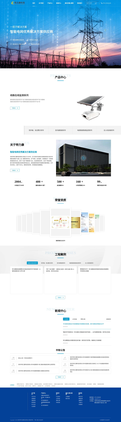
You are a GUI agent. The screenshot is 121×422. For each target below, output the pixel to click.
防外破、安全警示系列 (45, 398)
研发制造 (33, 402)
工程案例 (68, 396)
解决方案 (68, 398)
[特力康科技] (17, 3)
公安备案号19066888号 (105, 420)
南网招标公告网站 (38, 384)
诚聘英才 (81, 400)
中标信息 (58, 402)
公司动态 (58, 398)
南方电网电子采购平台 (47, 384)
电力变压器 (89, 384)
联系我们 (79, 3)
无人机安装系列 (44, 405)
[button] (110, 221)
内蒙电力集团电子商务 (58, 384)
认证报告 (33, 406)
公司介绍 (33, 396)
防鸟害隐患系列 (44, 400)
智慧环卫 (34, 385)
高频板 (94, 384)
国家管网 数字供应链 (81, 384)
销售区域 (81, 398)
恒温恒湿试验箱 (100, 384)
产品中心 (49, 3)
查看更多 (108, 319)
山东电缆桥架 (47, 385)
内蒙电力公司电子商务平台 (70, 384)
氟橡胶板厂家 (40, 385)
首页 (34, 3)
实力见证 (33, 404)
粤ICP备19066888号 (39, 420)
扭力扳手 (53, 385)
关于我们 (41, 3)
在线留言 (81, 404)
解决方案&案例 (69, 3)
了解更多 (14, 110)
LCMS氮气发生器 (20, 385)
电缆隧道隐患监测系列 (45, 403)
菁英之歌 (58, 400)
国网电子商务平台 (20, 384)
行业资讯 (58, 396)
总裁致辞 (33, 398)
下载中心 (81, 402)
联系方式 (81, 396)
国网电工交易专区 (29, 384)
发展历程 (33, 400)
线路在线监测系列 (45, 395)
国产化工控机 (28, 385)
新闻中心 (58, 3)
